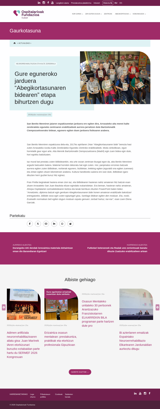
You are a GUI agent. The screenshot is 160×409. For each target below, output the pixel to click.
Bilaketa (106, 3)
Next (157, 307)
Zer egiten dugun (92, 14)
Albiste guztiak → (80, 372)
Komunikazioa (138, 14)
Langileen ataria (62, 3)
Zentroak (108, 14)
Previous (3, 307)
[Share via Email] (46, 224)
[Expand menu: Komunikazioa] (145, 14)
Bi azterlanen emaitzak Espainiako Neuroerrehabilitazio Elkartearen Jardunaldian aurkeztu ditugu (135, 340)
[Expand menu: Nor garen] (82, 14)
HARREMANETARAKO (19, 394)
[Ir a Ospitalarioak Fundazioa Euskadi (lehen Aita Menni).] (14, 43)
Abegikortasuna (122, 14)
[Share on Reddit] (70, 224)
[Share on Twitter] (38, 224)
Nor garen (76, 14)
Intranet (97, 3)
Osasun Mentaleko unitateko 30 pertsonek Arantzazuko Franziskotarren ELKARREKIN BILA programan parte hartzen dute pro (98, 313)
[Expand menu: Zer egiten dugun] (101, 14)
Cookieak (58, 394)
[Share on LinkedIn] (54, 224)
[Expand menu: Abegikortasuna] (130, 14)
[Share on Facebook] (30, 224)
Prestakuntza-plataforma (81, 3)
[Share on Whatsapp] (62, 224)
